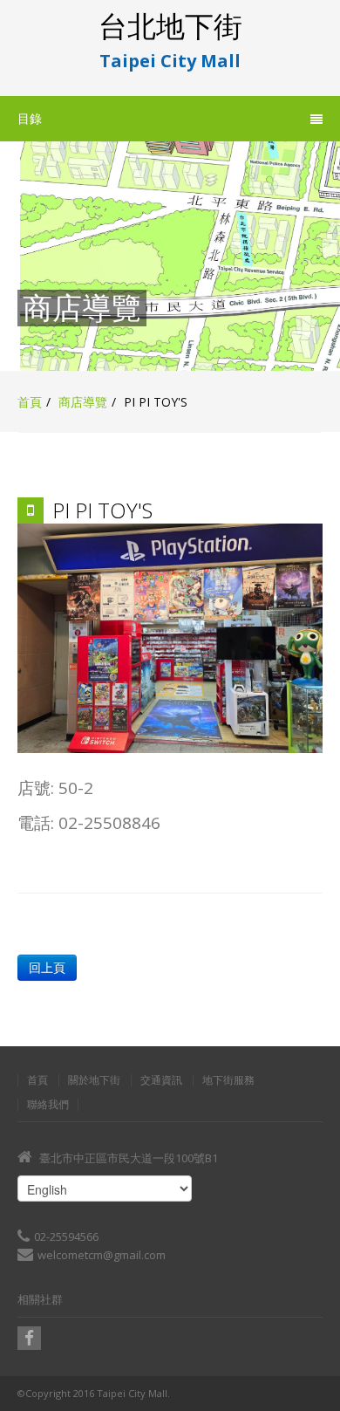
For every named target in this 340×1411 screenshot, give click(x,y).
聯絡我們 (48, 1105)
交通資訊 (161, 1080)
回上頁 (47, 967)
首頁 (29, 402)
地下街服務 (228, 1080)
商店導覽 (82, 402)
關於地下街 (94, 1080)
